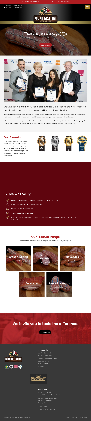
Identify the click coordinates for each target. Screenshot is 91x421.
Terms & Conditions (71, 417)
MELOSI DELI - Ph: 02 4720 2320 (13, 5)
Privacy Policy (83, 417)
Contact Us (45, 45)
